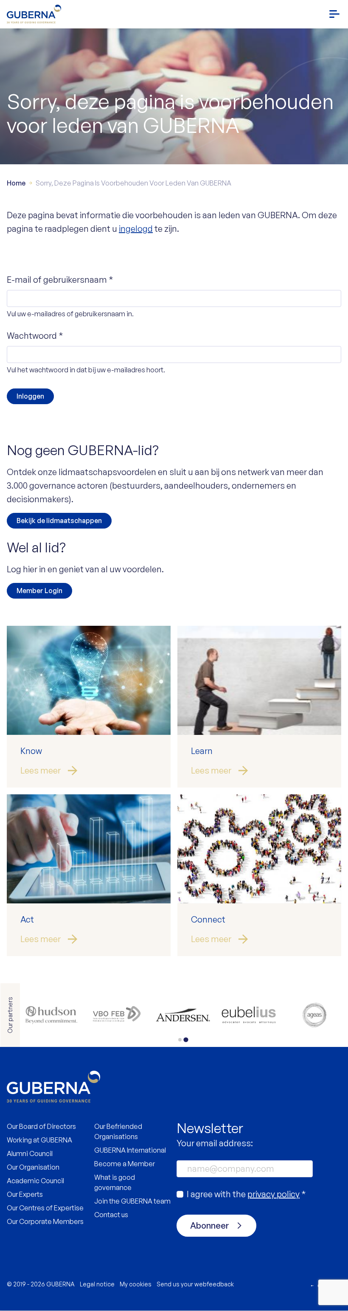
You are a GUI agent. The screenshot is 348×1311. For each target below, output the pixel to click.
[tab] (179, 1040)
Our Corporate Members (45, 1221)
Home (16, 183)
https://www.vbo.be (314, 1015)
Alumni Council (30, 1153)
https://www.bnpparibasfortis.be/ (117, 1015)
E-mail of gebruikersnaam (60, 279)
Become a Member (124, 1163)
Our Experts (25, 1194)
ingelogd (136, 228)
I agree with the (246, 1194)
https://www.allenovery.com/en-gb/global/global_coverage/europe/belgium (52, 1015)
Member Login (39, 590)
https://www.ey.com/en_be (183, 1015)
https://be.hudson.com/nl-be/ (248, 1015)
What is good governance (114, 1182)
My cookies (136, 1284)
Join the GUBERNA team (132, 1201)
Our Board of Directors (41, 1126)
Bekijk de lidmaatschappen (59, 520)
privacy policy (273, 1194)
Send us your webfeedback (195, 1284)
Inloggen (30, 396)
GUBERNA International (130, 1150)
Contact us (111, 1214)
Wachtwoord (35, 335)
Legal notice (97, 1284)
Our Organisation (33, 1167)
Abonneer (209, 1225)
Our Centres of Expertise (45, 1208)
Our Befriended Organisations (118, 1131)
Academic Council (35, 1180)
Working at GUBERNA (39, 1140)
